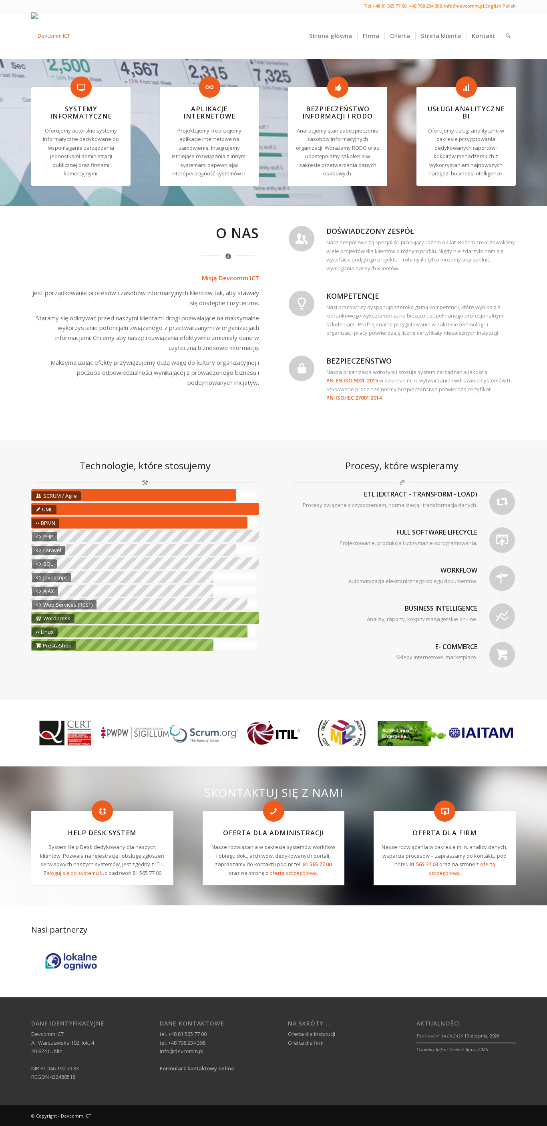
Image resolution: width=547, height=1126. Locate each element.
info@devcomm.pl (464, 6)
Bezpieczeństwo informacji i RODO (337, 113)
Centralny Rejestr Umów (438, 1049)
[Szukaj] (508, 35)
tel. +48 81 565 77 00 (183, 1034)
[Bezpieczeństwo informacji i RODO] (337, 87)
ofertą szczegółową (293, 873)
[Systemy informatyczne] (81, 87)
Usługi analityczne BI (466, 113)
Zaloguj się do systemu (71, 873)
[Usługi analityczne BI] (466, 87)
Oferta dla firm (444, 832)
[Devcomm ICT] (50, 35)
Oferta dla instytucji (311, 1034)
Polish (509, 6)
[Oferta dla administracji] (273, 811)
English (493, 6)
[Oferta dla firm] (444, 811)
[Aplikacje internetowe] (209, 87)
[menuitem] (330, 35)
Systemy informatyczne (81, 113)
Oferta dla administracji (273, 832)
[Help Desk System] (102, 811)
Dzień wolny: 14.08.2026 (439, 1036)
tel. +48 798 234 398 (182, 1042)
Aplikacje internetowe (209, 113)
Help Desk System (102, 832)
